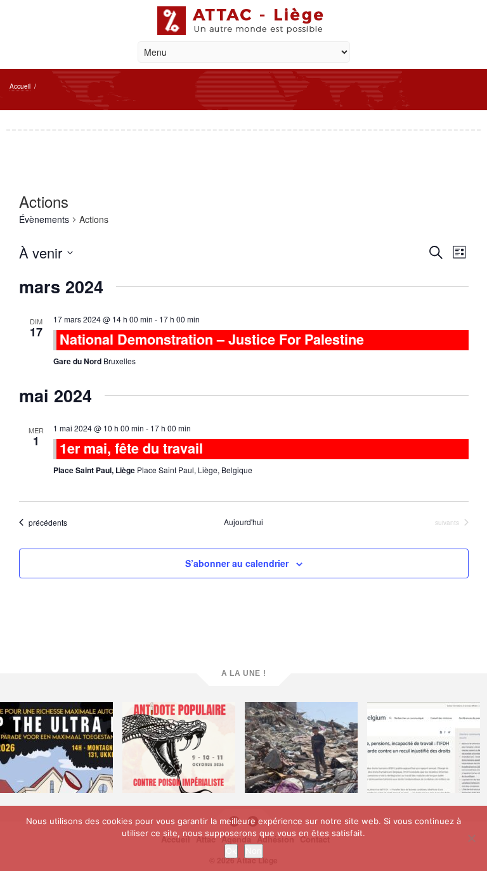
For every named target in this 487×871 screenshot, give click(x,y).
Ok (231, 851)
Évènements (44, 219)
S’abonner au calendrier (237, 563)
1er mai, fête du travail (131, 448)
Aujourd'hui (243, 522)
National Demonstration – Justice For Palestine (212, 339)
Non (253, 851)
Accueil (20, 86)
